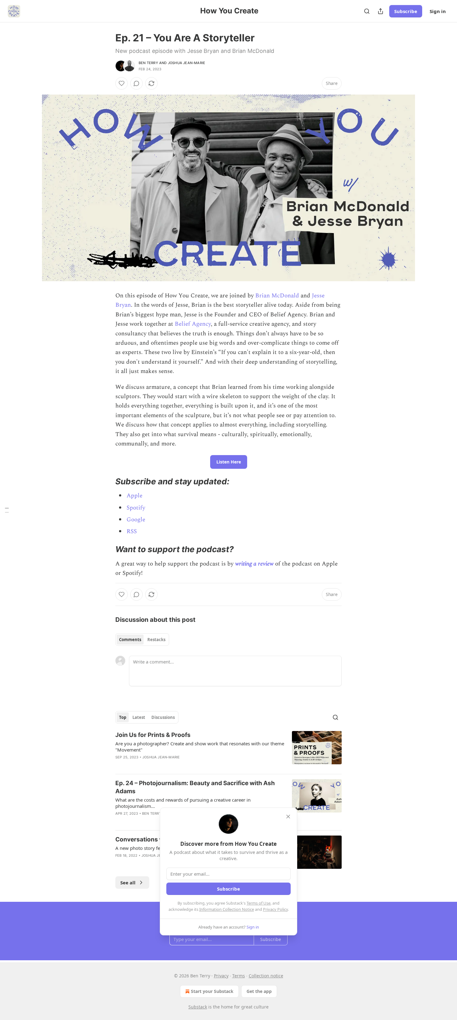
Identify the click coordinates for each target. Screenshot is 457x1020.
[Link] (107, 482)
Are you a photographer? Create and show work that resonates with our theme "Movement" (199, 746)
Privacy (221, 976)
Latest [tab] (138, 717)
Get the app (259, 991)
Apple (134, 495)
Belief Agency (193, 323)
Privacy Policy (275, 909)
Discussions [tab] (163, 717)
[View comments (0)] (136, 83)
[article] (228, 750)
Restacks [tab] (156, 639)
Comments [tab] (130, 639)
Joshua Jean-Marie (186, 63)
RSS (132, 531)
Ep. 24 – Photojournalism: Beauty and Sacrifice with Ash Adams (195, 787)
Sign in (438, 11)
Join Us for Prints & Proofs (153, 734)
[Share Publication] (380, 11)
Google (136, 519)
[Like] (121, 83)
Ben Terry (148, 63)
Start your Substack (212, 991)
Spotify (136, 507)
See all (128, 882)
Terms (238, 976)
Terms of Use (258, 903)
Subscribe (405, 11)
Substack (197, 1007)
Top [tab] (122, 717)
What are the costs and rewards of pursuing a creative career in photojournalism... (183, 803)
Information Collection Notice (226, 909)
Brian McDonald (277, 295)
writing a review (254, 563)
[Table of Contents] (6, 510)
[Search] (367, 11)
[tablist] (142, 639)
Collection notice (266, 976)
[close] (288, 817)
